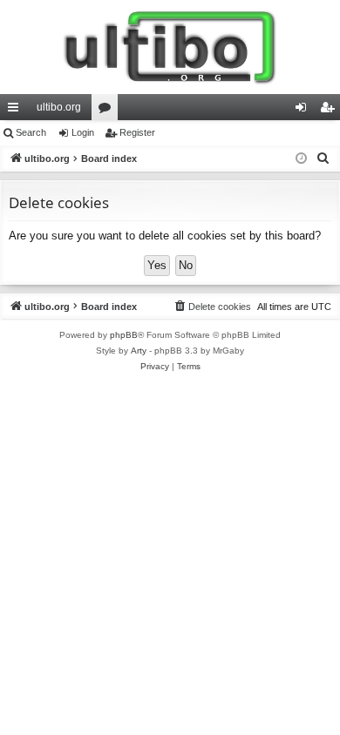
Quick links (16, 110)
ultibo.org (59, 107)
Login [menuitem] (304, 110)
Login (82, 132)
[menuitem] (323, 158)
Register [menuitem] (330, 110)
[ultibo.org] (170, 47)
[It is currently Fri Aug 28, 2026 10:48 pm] (301, 159)
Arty (138, 350)
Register (137, 132)
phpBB (124, 335)
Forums (108, 110)
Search (31, 132)
